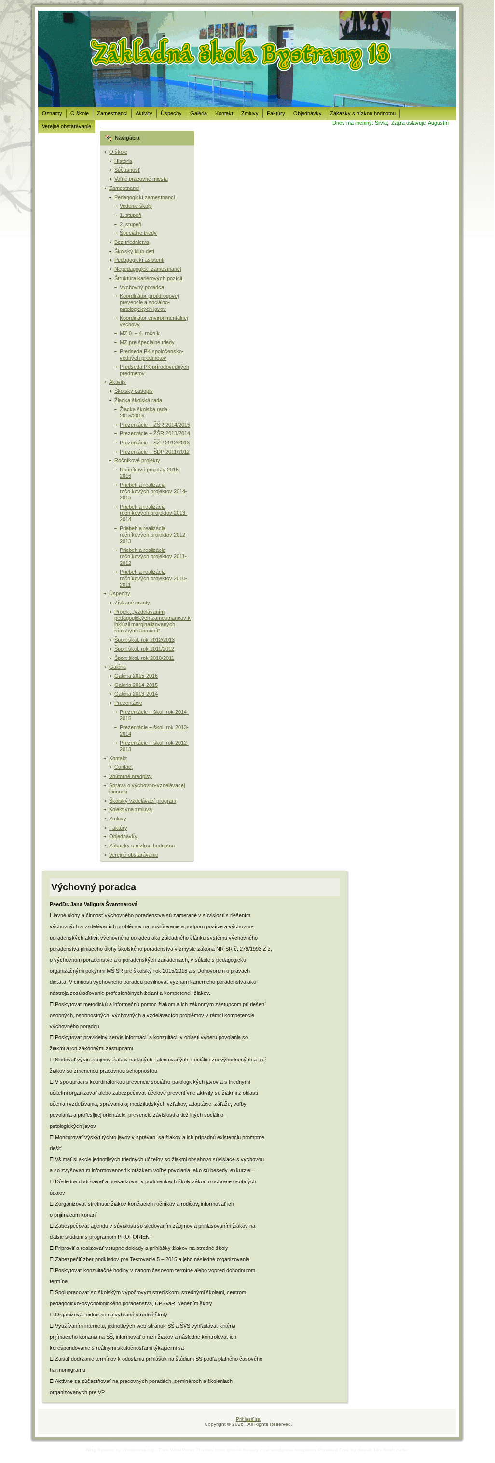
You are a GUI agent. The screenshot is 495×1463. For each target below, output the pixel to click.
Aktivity (117, 382)
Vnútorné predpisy (130, 776)
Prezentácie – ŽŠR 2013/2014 (155, 433)
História (123, 161)
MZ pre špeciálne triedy (147, 342)
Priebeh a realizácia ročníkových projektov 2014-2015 (153, 491)
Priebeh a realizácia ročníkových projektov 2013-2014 (153, 513)
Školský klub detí (134, 251)
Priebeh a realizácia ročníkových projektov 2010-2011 (153, 578)
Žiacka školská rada (138, 400)
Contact (123, 767)
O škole (118, 152)
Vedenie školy (136, 206)
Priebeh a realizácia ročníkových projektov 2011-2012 (153, 556)
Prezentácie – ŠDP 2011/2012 (155, 452)
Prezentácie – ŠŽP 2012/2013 (155, 442)
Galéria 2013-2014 (136, 694)
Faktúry (118, 828)
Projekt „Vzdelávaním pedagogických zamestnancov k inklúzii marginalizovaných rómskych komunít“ (152, 621)
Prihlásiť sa (248, 1419)
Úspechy (119, 593)
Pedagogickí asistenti (139, 260)
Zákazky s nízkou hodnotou (142, 845)
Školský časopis (133, 391)
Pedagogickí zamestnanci (144, 197)
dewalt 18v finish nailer (383, 1449)
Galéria (117, 667)
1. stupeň (130, 215)
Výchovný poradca (142, 287)
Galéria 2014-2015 (136, 685)
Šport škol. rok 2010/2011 (144, 658)
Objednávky (123, 836)
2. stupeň (130, 224)
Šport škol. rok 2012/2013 (144, 640)
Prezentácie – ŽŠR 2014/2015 (155, 425)
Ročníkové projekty (137, 460)
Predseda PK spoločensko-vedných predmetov (152, 355)
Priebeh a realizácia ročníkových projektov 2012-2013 (153, 534)
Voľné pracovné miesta (141, 179)
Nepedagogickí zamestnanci (147, 269)
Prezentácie (128, 703)
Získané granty (132, 602)
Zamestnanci (124, 188)
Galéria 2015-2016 (136, 676)
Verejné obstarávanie (133, 855)
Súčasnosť (127, 170)
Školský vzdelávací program (142, 801)
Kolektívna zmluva (130, 809)
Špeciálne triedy (138, 233)
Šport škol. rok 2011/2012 (144, 649)
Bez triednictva (131, 242)
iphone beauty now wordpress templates (271, 1449)
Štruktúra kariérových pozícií (148, 278)
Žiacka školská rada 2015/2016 (143, 412)
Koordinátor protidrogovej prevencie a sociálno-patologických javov (149, 302)
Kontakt (118, 758)
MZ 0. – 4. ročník (140, 333)
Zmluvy (117, 818)
